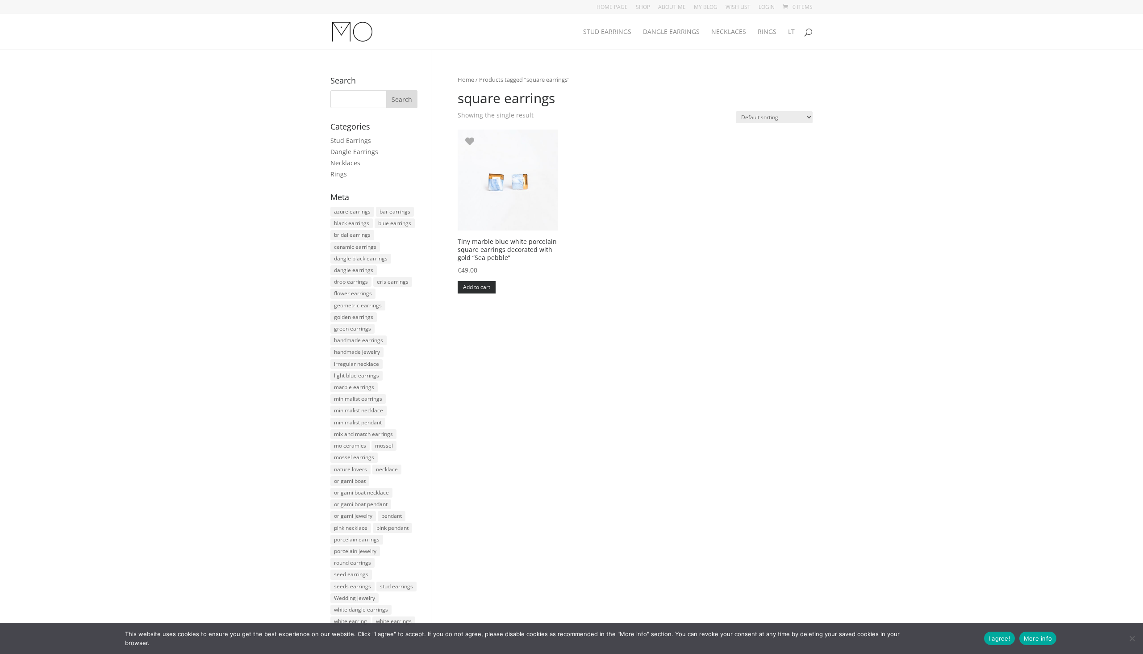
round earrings (352, 562)
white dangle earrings (361, 609)
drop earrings (351, 281)
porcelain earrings (357, 539)
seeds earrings (352, 586)
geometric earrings (358, 305)
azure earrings (352, 211)
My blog (706, 7)
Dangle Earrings (671, 32)
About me (672, 7)
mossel (384, 445)
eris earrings (393, 281)
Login (767, 7)
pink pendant (392, 528)
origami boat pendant (361, 504)
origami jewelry (353, 516)
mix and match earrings (363, 434)
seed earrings (351, 574)
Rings (767, 32)
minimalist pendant (358, 422)
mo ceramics (350, 445)
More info (1038, 638)
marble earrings (354, 387)
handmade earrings (358, 340)
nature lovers (350, 469)
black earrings (351, 223)
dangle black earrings (361, 258)
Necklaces (728, 32)
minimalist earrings (358, 398)
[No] (1131, 638)
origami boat (350, 481)
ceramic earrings (355, 247)
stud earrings (396, 586)
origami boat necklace (361, 492)
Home (466, 79)
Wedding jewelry (354, 598)
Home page (612, 7)
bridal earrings (352, 235)
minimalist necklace (358, 410)
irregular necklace (356, 364)
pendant (391, 516)
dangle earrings (353, 270)
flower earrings (353, 293)
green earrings (352, 328)
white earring (350, 621)
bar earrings (395, 211)
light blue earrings (356, 375)
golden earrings (353, 317)
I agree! (999, 638)
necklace (387, 469)
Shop (643, 7)
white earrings (394, 621)
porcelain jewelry (355, 551)
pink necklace (350, 528)
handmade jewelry (357, 352)
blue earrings (394, 223)
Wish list (738, 7)
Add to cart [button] (476, 287)
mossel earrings (354, 457)
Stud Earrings (607, 32)
